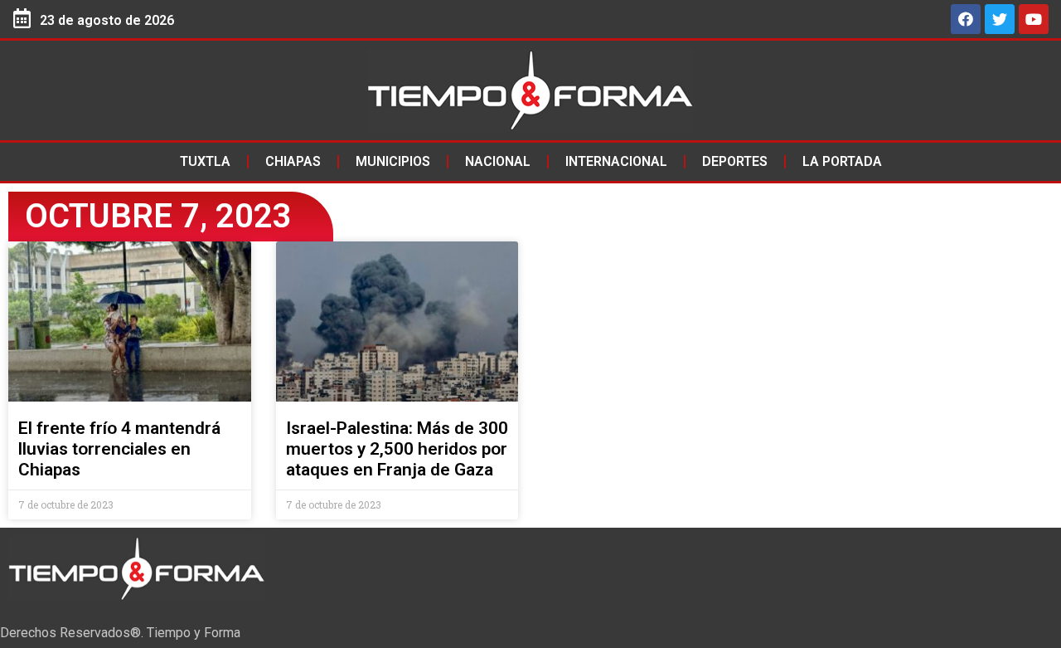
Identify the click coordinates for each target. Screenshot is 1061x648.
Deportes (735, 161)
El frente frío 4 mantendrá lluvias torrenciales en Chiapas (119, 449)
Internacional (616, 161)
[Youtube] (1034, 19)
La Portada (842, 161)
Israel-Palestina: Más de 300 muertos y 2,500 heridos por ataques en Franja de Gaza (397, 449)
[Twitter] (1000, 19)
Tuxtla (205, 161)
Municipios (393, 161)
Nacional (497, 161)
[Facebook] (966, 19)
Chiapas (293, 161)
